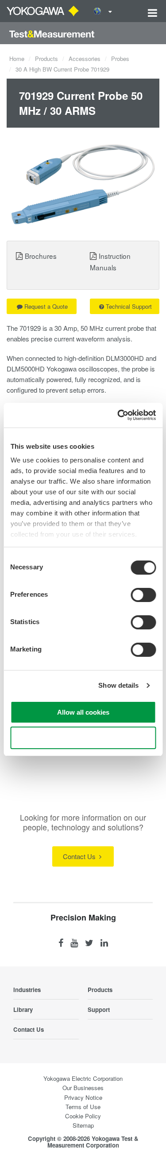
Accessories (84, 58)
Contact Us (80, 856)
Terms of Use (83, 1106)
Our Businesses (83, 1087)
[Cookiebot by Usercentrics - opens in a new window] (118, 415)
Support (99, 1009)
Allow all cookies (83, 712)
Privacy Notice (83, 1097)
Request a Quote (46, 306)
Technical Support (129, 306)
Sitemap (83, 1125)
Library (23, 1009)
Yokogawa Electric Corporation (83, 1078)
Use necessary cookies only (83, 738)
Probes (120, 58)
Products (46, 58)
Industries (27, 989)
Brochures (41, 256)
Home (16, 58)
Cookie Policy (83, 1116)
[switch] (143, 595)
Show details (118, 685)
